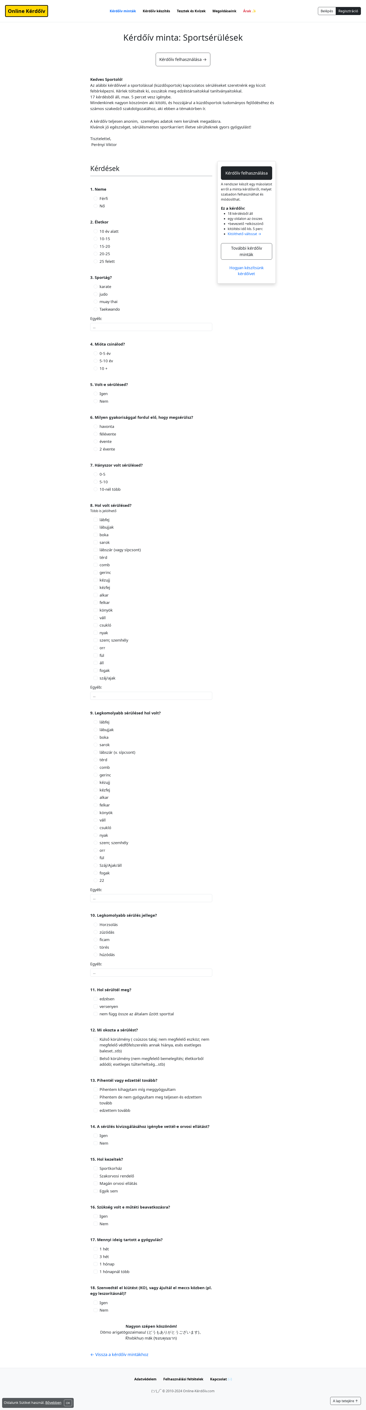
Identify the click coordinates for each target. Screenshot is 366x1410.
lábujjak (107, 527)
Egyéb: (96, 318)
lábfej (105, 519)
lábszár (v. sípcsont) (117, 752)
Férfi (104, 198)
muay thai (109, 301)
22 (102, 880)
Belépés (327, 11)
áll (102, 662)
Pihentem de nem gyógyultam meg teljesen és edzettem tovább (151, 1099)
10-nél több (110, 489)
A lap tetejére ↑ (345, 1401)
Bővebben (53, 1402)
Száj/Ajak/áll (111, 865)
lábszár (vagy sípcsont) (120, 549)
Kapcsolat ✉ (221, 1379)
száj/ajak (107, 678)
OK (68, 1403)
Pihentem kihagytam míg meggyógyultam (138, 1089)
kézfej (105, 587)
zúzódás (107, 932)
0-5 (102, 474)
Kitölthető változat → (244, 234)
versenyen (109, 1006)
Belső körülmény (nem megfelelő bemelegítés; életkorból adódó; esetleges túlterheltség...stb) (152, 1061)
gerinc (105, 572)
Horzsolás (109, 924)
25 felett (107, 261)
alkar (104, 595)
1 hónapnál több (114, 1271)
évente (106, 441)
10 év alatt (109, 231)
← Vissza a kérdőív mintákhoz (119, 1354)
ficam (105, 939)
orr (102, 647)
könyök (106, 610)
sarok (105, 542)
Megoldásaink (224, 11)
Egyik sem (109, 1191)
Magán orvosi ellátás (118, 1183)
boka (104, 534)
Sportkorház (111, 1168)
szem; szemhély (114, 640)
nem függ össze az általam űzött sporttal (137, 1013)
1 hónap (107, 1264)
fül (102, 655)
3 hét (104, 1256)
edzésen (107, 998)
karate (105, 286)
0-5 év (105, 353)
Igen (104, 393)
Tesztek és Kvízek (191, 11)
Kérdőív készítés (156, 11)
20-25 (105, 253)
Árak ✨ (249, 11)
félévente (108, 434)
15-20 (105, 246)
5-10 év (106, 360)
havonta (107, 426)
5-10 (104, 481)
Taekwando (110, 309)
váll (103, 617)
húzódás (107, 954)
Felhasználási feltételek (183, 1379)
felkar (105, 602)
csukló (105, 625)
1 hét (104, 1248)
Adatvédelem (145, 1379)
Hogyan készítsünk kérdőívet (246, 270)
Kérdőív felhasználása (246, 173)
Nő (102, 205)
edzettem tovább (115, 1110)
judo (104, 294)
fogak (105, 670)
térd (103, 557)
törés (104, 947)
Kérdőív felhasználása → (183, 59)
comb (105, 564)
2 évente (107, 449)
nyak (104, 632)
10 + (104, 368)
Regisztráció (348, 11)
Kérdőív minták (123, 11)
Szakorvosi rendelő (117, 1175)
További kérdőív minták (246, 251)
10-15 (105, 238)
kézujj (105, 580)
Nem (104, 401)
